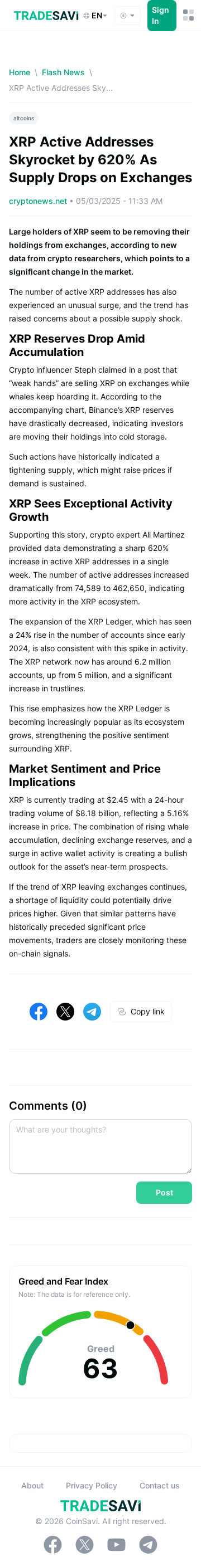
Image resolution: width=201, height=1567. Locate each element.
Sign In (160, 15)
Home (19, 72)
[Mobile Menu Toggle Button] (187, 15)
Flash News (63, 72)
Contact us (160, 1485)
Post (164, 1192)
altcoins (23, 118)
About (32, 1485)
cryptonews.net (39, 201)
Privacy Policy (91, 1485)
